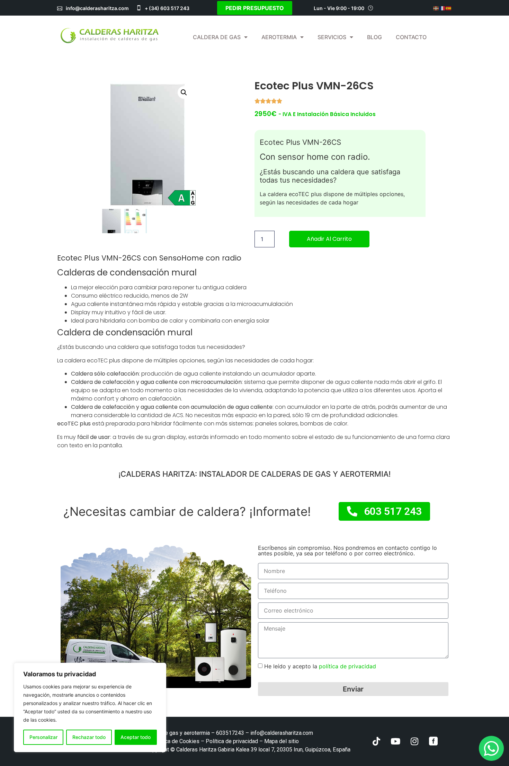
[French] (442, 8)
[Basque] (436, 8)
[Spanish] (449, 8)
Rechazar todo (89, 737)
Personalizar (43, 737)
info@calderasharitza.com (97, 8)
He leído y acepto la (320, 666)
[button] (184, 92)
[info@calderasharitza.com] (59, 7)
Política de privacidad (232, 741)
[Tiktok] (376, 741)
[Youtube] (395, 741)
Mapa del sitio (281, 741)
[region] (90, 707)
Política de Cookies (175, 741)
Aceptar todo (135, 737)
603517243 (230, 733)
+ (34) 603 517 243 (167, 8)
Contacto (411, 37)
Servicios (332, 37)
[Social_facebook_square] (433, 741)
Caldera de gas (217, 37)
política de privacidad (346, 666)
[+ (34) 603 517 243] (138, 7)
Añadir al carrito (329, 239)
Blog (374, 37)
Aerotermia (279, 37)
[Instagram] (414, 741)
